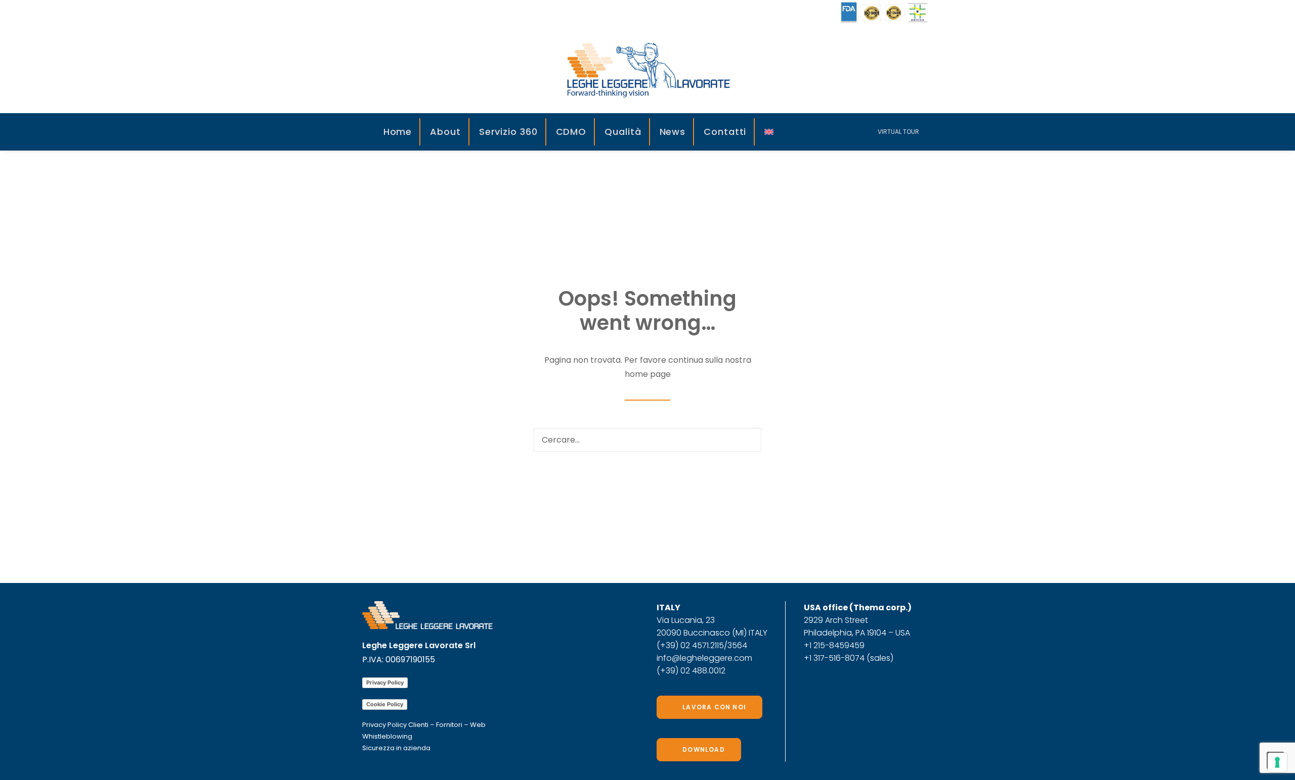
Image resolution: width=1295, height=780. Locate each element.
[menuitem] (398, 131)
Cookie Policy (384, 704)
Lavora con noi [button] (714, 707)
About (445, 131)
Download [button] (703, 749)
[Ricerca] (647, 440)
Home (397, 131)
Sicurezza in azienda (396, 748)
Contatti (725, 131)
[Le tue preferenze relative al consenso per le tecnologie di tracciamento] (1277, 762)
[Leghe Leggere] (647, 69)
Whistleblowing (387, 736)
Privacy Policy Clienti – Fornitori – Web (424, 724)
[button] (807, 131)
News (673, 131)
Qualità (623, 131)
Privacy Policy (385, 682)
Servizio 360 (508, 131)
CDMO (571, 131)
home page (648, 374)
